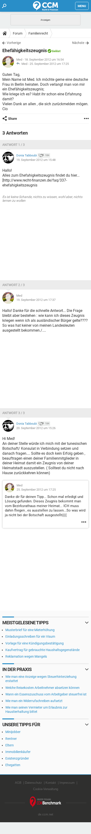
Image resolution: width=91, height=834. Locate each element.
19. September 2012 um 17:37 (36, 300)
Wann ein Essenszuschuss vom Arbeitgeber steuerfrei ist (46, 694)
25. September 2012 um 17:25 (49, 64)
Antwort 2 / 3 (13, 285)
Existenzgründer (17, 758)
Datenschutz (33, 782)
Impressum (67, 782)
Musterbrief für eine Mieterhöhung (30, 630)
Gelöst (56, 51)
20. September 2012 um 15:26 (36, 428)
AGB (18, 782)
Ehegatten (12, 765)
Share (12, 118)
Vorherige (14, 43)
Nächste (78, 43)
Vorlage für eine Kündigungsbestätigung (34, 643)
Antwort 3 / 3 (13, 413)
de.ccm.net (45, 814)
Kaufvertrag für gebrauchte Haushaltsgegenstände (42, 650)
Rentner (11, 739)
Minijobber (13, 732)
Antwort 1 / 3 (13, 145)
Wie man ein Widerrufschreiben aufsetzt (34, 701)
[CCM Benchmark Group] (45, 802)
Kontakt (51, 782)
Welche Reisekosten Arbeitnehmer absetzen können (42, 688)
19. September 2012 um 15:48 (36, 160)
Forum (17, 33)
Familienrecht (38, 33)
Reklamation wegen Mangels (26, 656)
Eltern (9, 745)
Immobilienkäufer (18, 752)
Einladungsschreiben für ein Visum (30, 636)
